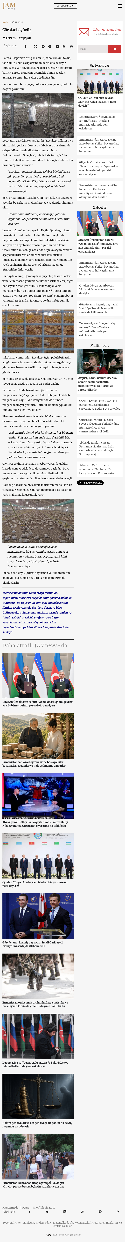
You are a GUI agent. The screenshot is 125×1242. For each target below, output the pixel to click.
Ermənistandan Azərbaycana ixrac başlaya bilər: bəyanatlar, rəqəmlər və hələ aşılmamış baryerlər (33, 763)
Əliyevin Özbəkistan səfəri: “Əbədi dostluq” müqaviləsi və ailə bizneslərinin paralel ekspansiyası (37, 703)
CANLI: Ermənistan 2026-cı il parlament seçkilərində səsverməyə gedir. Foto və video (99, 404)
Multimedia (99, 345)
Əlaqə (25, 1207)
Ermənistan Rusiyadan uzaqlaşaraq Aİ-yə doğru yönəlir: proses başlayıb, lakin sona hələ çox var (33, 1184)
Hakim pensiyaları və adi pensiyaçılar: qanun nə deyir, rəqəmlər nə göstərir (37, 1124)
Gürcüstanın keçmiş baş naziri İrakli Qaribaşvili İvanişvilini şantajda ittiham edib (32, 944)
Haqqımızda (10, 1207)
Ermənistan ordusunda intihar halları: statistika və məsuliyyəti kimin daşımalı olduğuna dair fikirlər (35, 1004)
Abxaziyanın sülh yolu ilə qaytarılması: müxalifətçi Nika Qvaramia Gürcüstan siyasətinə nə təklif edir (35, 823)
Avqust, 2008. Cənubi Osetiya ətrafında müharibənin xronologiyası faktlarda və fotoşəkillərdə (97, 383)
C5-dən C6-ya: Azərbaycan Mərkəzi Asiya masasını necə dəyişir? (35, 884)
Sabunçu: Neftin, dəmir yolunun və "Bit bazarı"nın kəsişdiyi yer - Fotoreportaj (97, 469)
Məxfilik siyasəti (44, 1207)
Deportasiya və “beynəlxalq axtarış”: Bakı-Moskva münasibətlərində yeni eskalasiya (35, 1064)
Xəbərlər (100, 207)
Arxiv (6, 22)
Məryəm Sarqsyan (16, 38)
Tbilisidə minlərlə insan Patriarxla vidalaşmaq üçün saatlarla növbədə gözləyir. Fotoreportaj (96, 448)
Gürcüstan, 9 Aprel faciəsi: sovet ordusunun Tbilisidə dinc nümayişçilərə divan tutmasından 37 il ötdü (99, 425)
